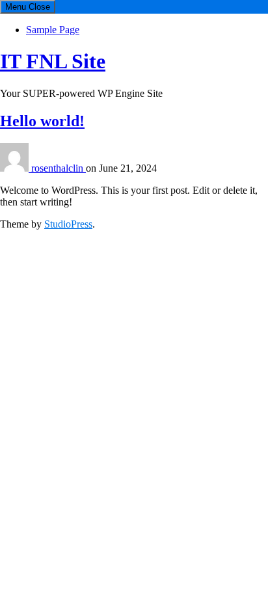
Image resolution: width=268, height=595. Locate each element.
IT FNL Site (52, 61)
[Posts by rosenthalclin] (15, 168)
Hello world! (42, 120)
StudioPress (68, 224)
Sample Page (52, 29)
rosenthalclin (58, 168)
